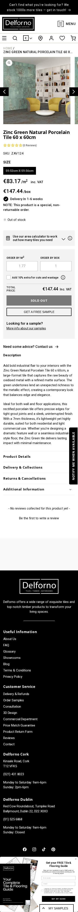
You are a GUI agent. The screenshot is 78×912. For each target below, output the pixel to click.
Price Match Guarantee (19, 725)
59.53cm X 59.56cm (21, 172)
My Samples (58, 908)
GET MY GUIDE (59, 899)
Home (8, 48)
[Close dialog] (76, 859)
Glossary (9, 651)
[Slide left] (4, 91)
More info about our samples (26, 328)
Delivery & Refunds (16, 694)
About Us (9, 639)
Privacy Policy (12, 677)
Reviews (9, 738)
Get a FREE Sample (39, 312)
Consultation (12, 706)
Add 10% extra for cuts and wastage (35, 277)
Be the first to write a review (39, 518)
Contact (9, 744)
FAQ (6, 645)
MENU (71, 24)
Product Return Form (17, 732)
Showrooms (12, 658)
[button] (4, 38)
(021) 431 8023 (13, 774)
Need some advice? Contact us (28, 347)
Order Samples (13, 700)
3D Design (10, 713)
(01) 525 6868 (12, 819)
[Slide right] (73, 91)
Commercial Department (20, 719)
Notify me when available (73, 456)
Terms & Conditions (17, 670)
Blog (6, 664)
